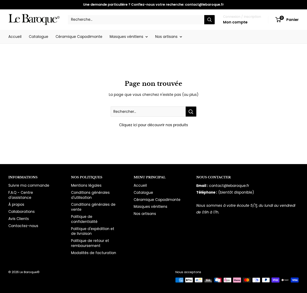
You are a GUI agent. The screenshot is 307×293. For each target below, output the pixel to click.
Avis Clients (18, 218)
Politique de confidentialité (84, 219)
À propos (16, 204)
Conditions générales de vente (93, 207)
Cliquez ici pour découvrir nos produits (153, 124)
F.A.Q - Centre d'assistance (20, 195)
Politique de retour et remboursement (90, 243)
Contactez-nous (23, 225)
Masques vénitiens (126, 36)
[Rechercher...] (191, 112)
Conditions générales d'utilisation (90, 195)
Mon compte (235, 22)
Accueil (15, 36)
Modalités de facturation (93, 252)
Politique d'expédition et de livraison (92, 231)
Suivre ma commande (28, 185)
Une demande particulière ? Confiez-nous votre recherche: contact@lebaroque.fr (153, 4)
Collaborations (21, 211)
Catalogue (38, 36)
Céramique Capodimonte (79, 36)
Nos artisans (166, 36)
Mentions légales (86, 185)
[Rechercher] (209, 19)
